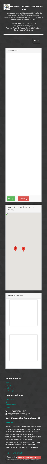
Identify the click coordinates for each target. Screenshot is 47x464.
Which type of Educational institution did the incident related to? (13, 180)
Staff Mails (10, 388)
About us (9, 422)
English (8, 453)
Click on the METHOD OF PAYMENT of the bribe (32, 135)
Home (8, 383)
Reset (23, 198)
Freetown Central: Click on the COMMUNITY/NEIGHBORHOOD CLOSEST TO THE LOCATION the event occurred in (32, 111)
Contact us (9, 399)
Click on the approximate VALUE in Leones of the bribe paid (13, 154)
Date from (12, 54)
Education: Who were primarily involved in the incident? (32, 179)
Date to (28, 54)
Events (8, 385)
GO (10, 198)
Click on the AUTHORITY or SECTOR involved (31, 69)
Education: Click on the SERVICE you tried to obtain (14, 87)
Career (8, 407)
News (7, 402)
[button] (23, 249)
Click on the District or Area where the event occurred (32, 87)
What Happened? (12, 66)
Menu (37, 41)
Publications (10, 405)
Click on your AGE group (30, 163)
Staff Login (9, 390)
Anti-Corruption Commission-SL (29, 457)
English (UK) (18, 453)
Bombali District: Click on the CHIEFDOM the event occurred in (14, 107)
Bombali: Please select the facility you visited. (14, 135)
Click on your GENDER (30, 150)
